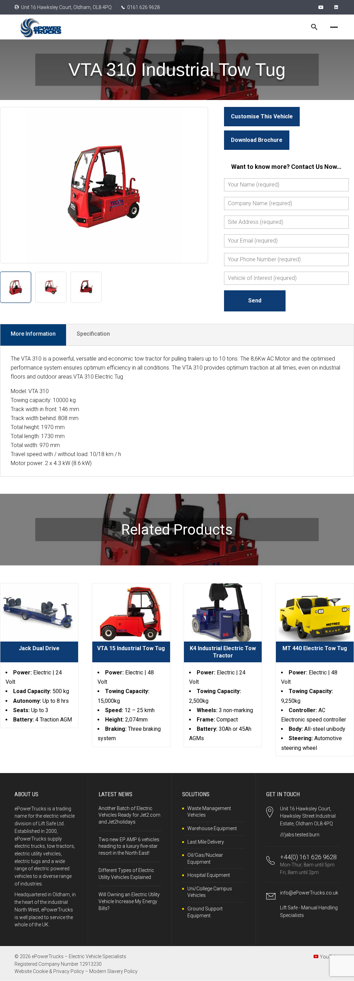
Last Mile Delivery (205, 842)
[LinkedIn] (336, 7)
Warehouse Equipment (212, 828)
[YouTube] (322, 7)
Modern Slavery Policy (113, 971)
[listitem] (15, 287)
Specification (93, 333)
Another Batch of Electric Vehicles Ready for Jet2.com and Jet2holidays (129, 815)
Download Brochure (256, 140)
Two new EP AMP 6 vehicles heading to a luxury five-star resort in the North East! (129, 846)
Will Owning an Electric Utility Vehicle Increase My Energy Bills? (129, 901)
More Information (33, 333)
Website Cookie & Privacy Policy (49, 971)
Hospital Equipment (208, 875)
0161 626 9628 (143, 7)
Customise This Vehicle (262, 116)
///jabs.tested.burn (299, 834)
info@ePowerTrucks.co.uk (309, 893)
